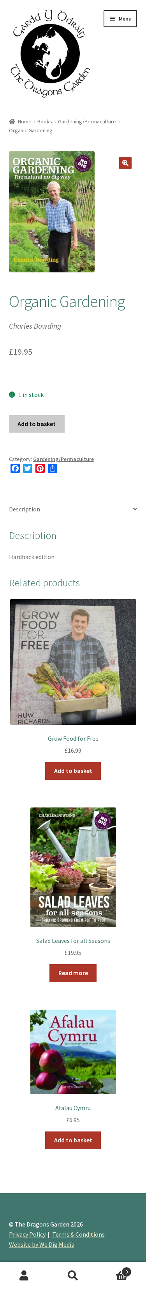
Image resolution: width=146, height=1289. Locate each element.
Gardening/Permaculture (87, 121)
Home (25, 121)
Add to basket (37, 424)
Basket (112, 1269)
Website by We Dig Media (41, 1244)
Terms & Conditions (78, 1234)
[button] (125, 163)
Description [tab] (24, 509)
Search (73, 1276)
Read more (73, 973)
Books (44, 121)
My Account (24, 1276)
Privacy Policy (27, 1234)
